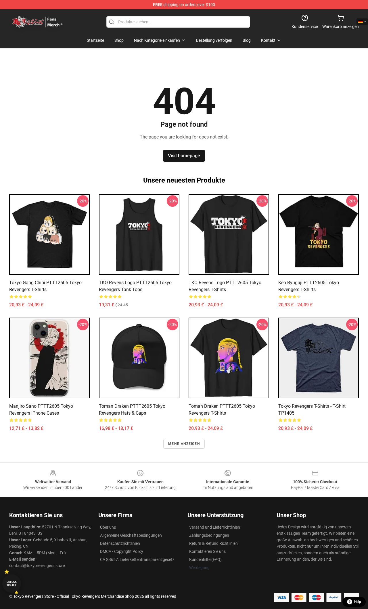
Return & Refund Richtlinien (213, 543)
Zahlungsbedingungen (209, 535)
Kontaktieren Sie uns (207, 551)
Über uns (108, 527)
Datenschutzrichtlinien (120, 543)
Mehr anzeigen (184, 444)
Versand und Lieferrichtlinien (214, 527)
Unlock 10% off (12, 583)
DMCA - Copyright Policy (121, 551)
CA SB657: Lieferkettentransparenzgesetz (137, 559)
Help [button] (357, 602)
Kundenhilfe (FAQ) (205, 559)
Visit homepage (184, 155)
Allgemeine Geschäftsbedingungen (131, 535)
